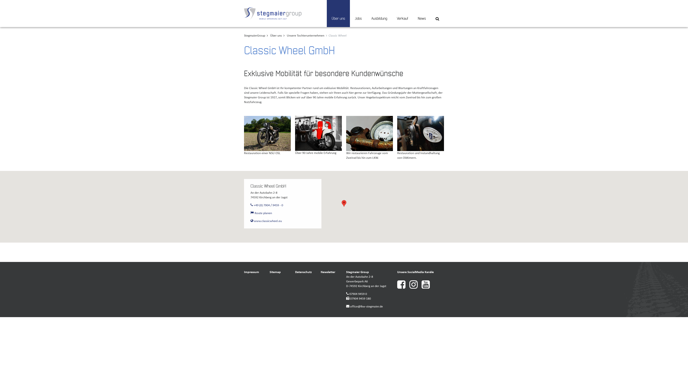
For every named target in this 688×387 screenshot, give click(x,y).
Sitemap (275, 272)
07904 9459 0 (358, 294)
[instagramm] (415, 288)
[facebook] (403, 288)
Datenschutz (303, 272)
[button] (437, 13)
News (422, 18)
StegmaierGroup (254, 35)
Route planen (263, 213)
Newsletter (328, 272)
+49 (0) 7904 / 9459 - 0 (268, 205)
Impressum (251, 272)
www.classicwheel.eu (267, 221)
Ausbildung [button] (379, 18)
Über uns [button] (338, 18)
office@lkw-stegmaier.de (366, 306)
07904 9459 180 (360, 298)
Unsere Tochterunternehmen (305, 35)
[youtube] (427, 288)
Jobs (358, 18)
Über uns (276, 35)
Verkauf (402, 18)
